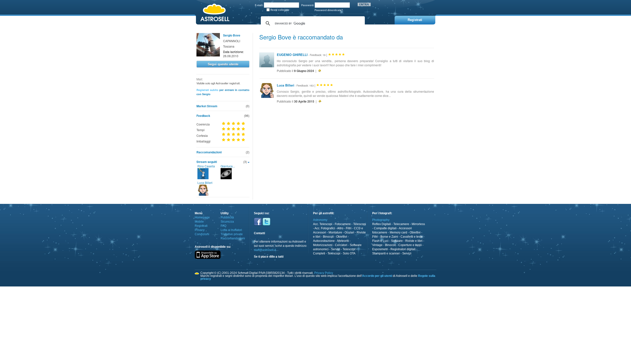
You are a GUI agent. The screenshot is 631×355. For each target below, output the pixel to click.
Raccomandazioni (209, 152)
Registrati (201, 226)
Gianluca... (228, 166)
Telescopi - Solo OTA (341, 253)
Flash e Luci (380, 241)
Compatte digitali (385, 228)
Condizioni (202, 234)
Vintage (377, 245)
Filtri (348, 228)
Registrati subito (207, 90)
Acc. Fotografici (325, 228)
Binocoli (328, 236)
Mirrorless (418, 224)
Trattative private (232, 234)
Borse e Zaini (389, 236)
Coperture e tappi (410, 245)
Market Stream (206, 106)
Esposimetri (380, 249)
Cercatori (341, 245)
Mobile (199, 221)
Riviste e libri (413, 241)
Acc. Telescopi (322, 224)
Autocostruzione (324, 241)
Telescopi (359, 224)
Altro (340, 228)
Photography (380, 220)
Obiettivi (341, 236)
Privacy (200, 230)
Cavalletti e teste (412, 236)
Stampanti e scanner (386, 253)
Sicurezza (227, 221)
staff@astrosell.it (265, 250)
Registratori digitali (403, 249)
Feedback (203, 115)
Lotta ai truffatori (231, 230)
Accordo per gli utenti (377, 276)
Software (397, 241)
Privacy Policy (323, 273)
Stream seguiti (206, 162)
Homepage (202, 217)
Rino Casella (206, 166)
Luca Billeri (204, 182)
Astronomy (320, 220)
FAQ (223, 226)
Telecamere (401, 224)
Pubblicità (227, 217)
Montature (335, 232)
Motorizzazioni (323, 245)
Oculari (349, 232)
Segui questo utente (223, 64)
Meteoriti (343, 241)
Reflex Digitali (381, 224)
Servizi (335, 249)
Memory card (398, 232)
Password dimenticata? (329, 10)
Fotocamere (343, 224)
